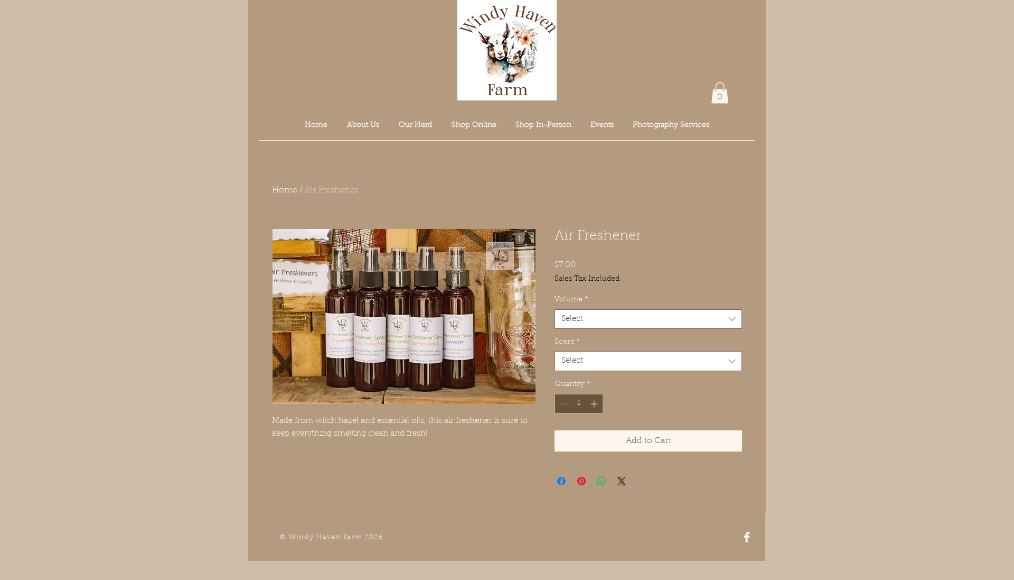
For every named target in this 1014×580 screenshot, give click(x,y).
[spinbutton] (578, 403)
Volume (571, 299)
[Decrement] (562, 403)
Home (284, 190)
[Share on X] (621, 481)
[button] (720, 93)
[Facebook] (746, 537)
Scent (567, 342)
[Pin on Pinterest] (581, 481)
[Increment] (595, 403)
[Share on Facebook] (561, 481)
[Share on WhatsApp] (601, 481)
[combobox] (648, 319)
